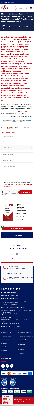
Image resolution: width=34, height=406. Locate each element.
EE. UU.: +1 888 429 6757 (17, 245)
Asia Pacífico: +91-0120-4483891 (16, 269)
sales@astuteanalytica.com (17, 258)
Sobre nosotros (6, 332)
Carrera (21, 353)
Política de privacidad (15, 184)
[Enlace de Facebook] (3, 366)
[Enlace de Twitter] (7, 366)
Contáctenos (5, 347)
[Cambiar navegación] (31, 8)
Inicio (3, 25)
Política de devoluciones (22, 345)
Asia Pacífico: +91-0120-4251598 (17, 249)
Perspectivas (5, 339)
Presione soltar (6, 336)
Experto (21, 349)
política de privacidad (25, 332)
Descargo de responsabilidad (22, 340)
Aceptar (5, 403)
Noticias (4, 350)
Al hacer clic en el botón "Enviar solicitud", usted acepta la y (18, 184)
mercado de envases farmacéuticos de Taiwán (16, 27)
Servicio (4, 343)
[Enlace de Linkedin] (12, 366)
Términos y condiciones (26, 336)
